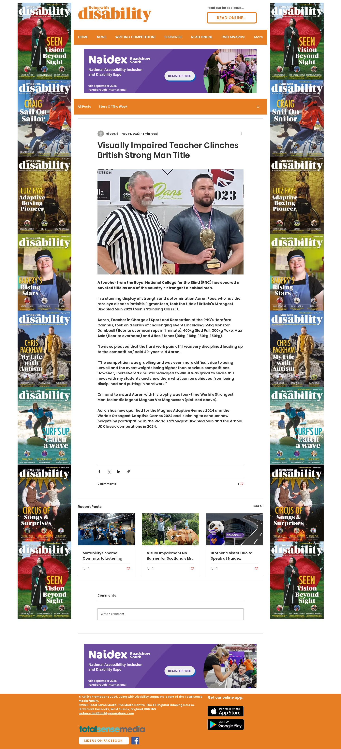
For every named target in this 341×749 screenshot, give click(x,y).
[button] (258, 106)
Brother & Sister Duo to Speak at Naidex (231, 556)
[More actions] (241, 133)
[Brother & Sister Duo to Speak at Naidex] (234, 529)
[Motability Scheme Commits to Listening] (106, 529)
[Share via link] (128, 472)
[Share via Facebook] (99, 472)
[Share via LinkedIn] (119, 472)
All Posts (84, 106)
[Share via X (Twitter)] (109, 472)
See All (258, 506)
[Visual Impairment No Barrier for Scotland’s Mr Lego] (170, 529)
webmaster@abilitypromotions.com (106, 713)
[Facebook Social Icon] (135, 740)
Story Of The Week (113, 106)
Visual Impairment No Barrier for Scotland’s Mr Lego (169, 556)
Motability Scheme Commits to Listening (102, 556)
